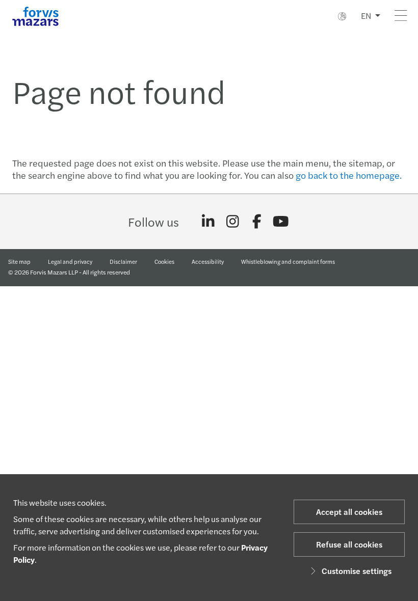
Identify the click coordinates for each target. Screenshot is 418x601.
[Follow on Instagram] (233, 221)
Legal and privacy (70, 261)
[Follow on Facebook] (257, 221)
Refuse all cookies (349, 544)
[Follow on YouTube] (281, 221)
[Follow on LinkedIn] (208, 221)
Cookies (164, 261)
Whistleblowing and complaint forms (288, 261)
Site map (19, 261)
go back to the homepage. (349, 175)
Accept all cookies (349, 511)
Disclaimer (123, 261)
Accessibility (208, 261)
